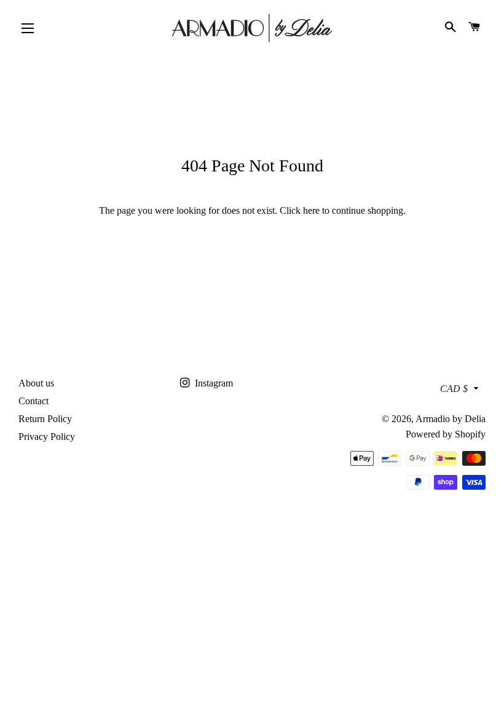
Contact (33, 401)
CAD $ (454, 388)
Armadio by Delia (450, 418)
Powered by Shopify (446, 434)
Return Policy (45, 418)
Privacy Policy (46, 436)
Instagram (212, 383)
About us (36, 383)
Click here (300, 210)
